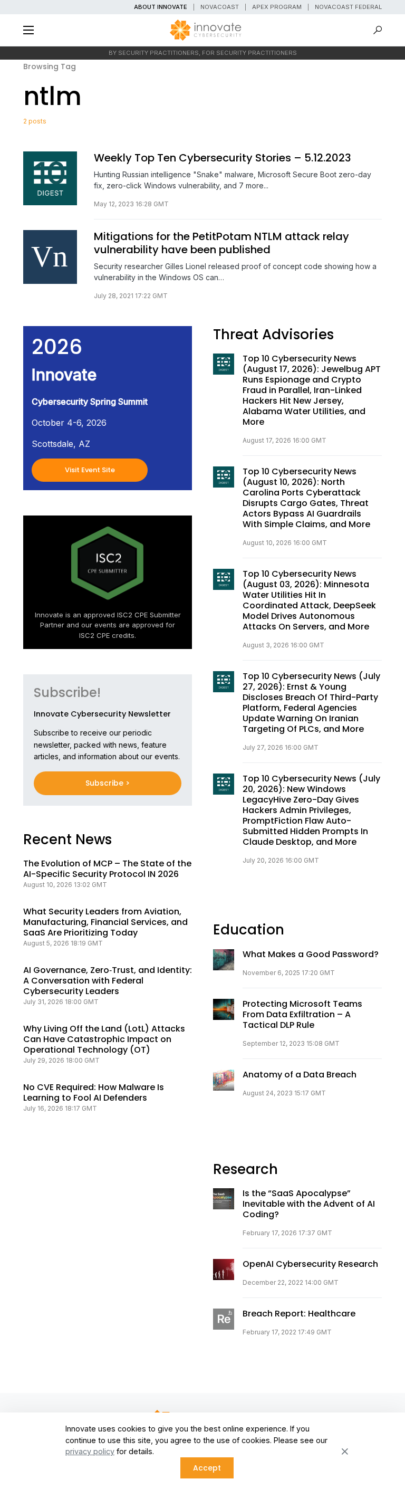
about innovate (160, 7)
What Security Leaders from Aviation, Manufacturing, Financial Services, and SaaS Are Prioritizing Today (105, 922)
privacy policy (89, 1451)
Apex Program (277, 7)
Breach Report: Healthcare (299, 1314)
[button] (28, 30)
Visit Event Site (90, 470)
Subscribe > (107, 783)
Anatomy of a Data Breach (299, 1075)
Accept (207, 1468)
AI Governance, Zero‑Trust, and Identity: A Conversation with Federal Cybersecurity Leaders (107, 981)
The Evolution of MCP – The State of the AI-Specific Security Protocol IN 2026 (107, 869)
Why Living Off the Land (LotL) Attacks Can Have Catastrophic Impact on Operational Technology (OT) (104, 1039)
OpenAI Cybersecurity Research (310, 1264)
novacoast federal (348, 7)
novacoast (219, 7)
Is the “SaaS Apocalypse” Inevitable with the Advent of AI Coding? (309, 1204)
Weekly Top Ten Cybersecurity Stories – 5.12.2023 (222, 158)
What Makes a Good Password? (311, 954)
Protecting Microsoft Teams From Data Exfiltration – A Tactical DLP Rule (302, 1014)
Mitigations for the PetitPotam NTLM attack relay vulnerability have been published (221, 243)
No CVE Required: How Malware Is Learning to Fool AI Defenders (93, 1092)
